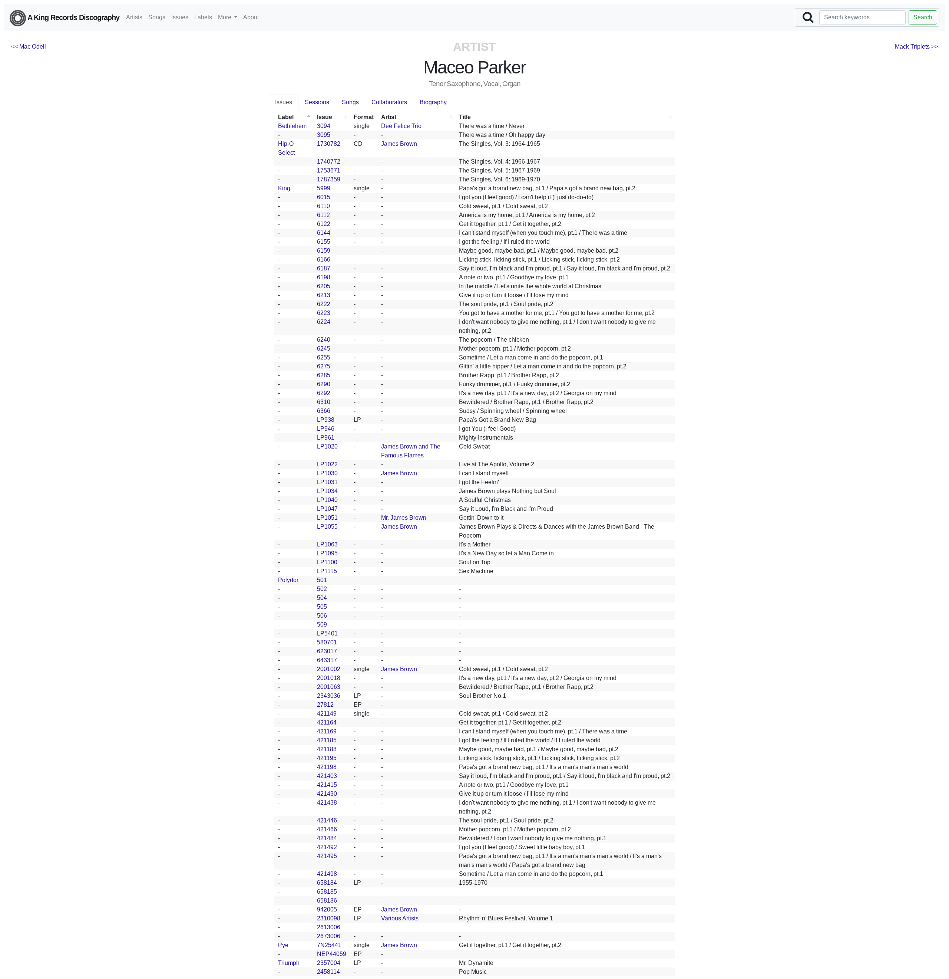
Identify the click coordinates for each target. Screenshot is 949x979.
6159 (323, 250)
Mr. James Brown (403, 518)
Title (465, 117)
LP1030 (327, 473)
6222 (323, 304)
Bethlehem (292, 126)
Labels (203, 17)
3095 (323, 135)
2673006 (328, 936)
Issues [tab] (283, 102)
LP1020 (327, 446)
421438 (327, 802)
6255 (323, 357)
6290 (323, 384)
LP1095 (327, 553)
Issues (179, 17)
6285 (323, 375)
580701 (327, 642)
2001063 (328, 687)
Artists (134, 17)
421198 (327, 767)
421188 (327, 749)
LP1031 (327, 482)
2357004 (328, 963)
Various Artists (400, 918)
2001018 (328, 678)
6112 (323, 215)
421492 (327, 847)
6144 (323, 233)
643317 (327, 660)
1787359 (328, 179)
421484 (327, 838)
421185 (327, 740)
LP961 (325, 437)
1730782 (328, 144)
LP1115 (327, 571)
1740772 (328, 161)
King (284, 188)
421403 (327, 776)
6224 (323, 322)
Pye (283, 945)
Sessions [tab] (317, 102)
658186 (327, 900)
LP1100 (327, 562)
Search (922, 17)
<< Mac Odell (28, 46)
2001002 (328, 669)
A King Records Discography (72, 17)
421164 (327, 722)
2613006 (328, 927)
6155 (323, 242)
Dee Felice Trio (401, 126)
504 (322, 598)
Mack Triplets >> (916, 46)
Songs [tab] (350, 102)
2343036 (328, 696)
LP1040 (327, 500)
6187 (323, 268)
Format (364, 117)
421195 (327, 758)
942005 (327, 909)
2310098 (328, 918)
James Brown (399, 144)
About (251, 17)
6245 (323, 348)
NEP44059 (331, 954)
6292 (323, 393)
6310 (323, 402)
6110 (323, 206)
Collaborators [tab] (389, 102)
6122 (323, 224)
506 (322, 615)
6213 (323, 295)
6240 (323, 339)
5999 (323, 188)
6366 (323, 411)
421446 (327, 820)
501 (322, 580)
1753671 (328, 170)
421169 (327, 731)
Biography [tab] (433, 102)
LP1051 (327, 518)
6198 (323, 277)
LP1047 (327, 509)
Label (286, 117)
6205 (323, 286)
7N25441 (329, 945)
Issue (324, 117)
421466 (327, 829)
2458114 (328, 972)
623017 (327, 651)
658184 (327, 883)
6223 (323, 313)
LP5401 (327, 633)
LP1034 (327, 491)
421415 (327, 785)
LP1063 (327, 544)
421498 (327, 874)
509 (322, 624)
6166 (323, 259)
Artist (388, 117)
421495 (327, 856)
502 (322, 589)
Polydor (288, 580)
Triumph (289, 963)
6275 (323, 366)
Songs (156, 17)
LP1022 (327, 464)
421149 (327, 713)
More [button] (225, 17)
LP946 (325, 429)
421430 (327, 794)
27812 (325, 705)
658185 (327, 891)
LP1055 (327, 526)
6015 (323, 197)
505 (322, 607)
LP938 (325, 420)
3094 (323, 126)
